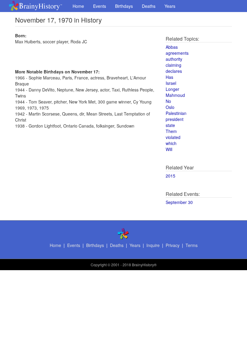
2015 (170, 176)
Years (169, 6)
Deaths (148, 6)
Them (171, 131)
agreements (177, 53)
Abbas (172, 47)
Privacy (173, 245)
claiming (173, 65)
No (168, 101)
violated (173, 137)
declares (174, 71)
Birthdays (124, 6)
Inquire (153, 245)
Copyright (99, 264)
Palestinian (176, 113)
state (170, 125)
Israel (171, 83)
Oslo (170, 107)
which (171, 143)
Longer (172, 89)
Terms (192, 245)
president (174, 119)
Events (99, 6)
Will (169, 149)
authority (174, 59)
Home (78, 6)
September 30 (179, 202)
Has (169, 77)
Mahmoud (175, 95)
